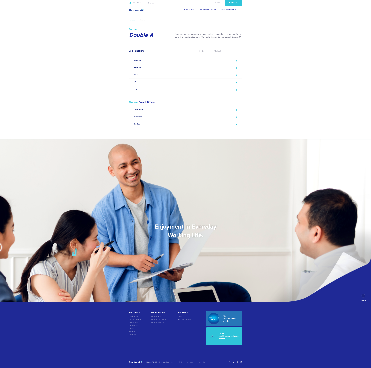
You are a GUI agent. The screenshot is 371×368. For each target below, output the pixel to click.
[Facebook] (226, 362)
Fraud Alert (189, 362)
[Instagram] (229, 362)
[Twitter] (241, 362)
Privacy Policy (201, 362)
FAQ (180, 362)
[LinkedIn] (233, 362)
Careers (218, 3)
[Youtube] (237, 362)
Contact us (233, 3)
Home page (132, 20)
